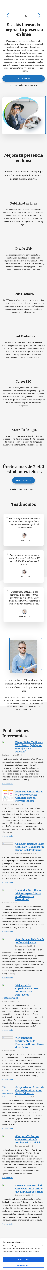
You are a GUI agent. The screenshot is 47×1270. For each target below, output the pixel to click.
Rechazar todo (23, 1265)
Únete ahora (23, 79)
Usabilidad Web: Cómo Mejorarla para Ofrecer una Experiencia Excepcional (28, 895)
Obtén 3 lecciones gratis (23, 489)
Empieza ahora (23, 480)
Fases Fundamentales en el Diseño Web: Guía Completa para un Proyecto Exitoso (29, 796)
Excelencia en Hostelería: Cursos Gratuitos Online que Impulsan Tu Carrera (29, 1188)
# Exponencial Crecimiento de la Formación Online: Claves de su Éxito (29, 1042)
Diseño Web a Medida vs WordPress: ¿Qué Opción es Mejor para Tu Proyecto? (29, 747)
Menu (24, 16)
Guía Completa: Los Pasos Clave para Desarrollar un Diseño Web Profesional (29, 847)
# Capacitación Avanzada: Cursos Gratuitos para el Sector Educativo (30, 1090)
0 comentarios (7, 784)
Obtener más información (23, 85)
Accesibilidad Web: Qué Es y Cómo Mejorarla (29, 941)
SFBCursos (23, 6)
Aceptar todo (23, 1259)
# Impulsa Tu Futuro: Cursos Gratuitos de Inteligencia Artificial (27, 1139)
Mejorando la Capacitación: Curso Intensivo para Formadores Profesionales (20, 991)
